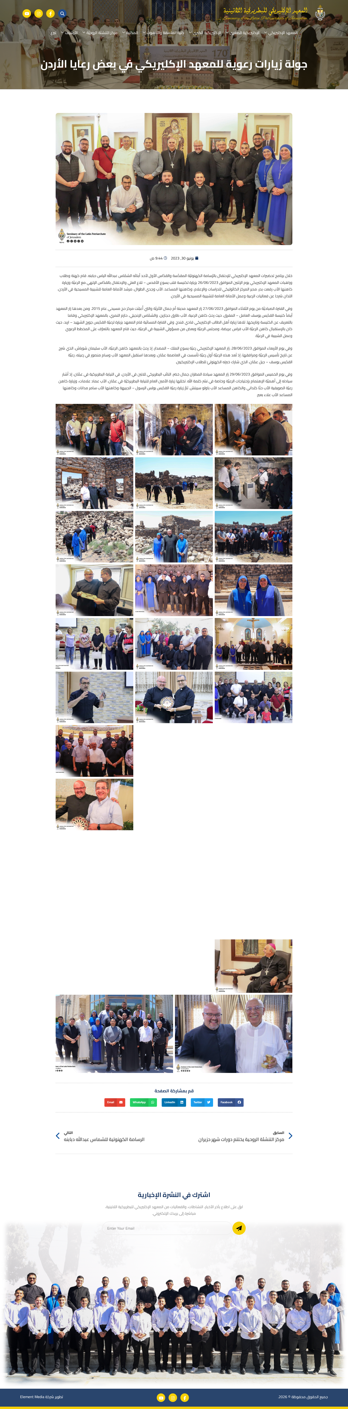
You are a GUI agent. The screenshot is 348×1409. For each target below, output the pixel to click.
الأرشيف (71, 32)
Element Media (32, 1396)
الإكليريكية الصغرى (244, 32)
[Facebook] (50, 13)
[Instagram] (38, 13)
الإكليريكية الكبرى (207, 32)
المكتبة (132, 32)
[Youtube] (26, 13)
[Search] (62, 13)
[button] (231, 1102)
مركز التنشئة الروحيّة (101, 32)
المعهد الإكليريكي (283, 32)
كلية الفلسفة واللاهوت (165, 32)
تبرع (53, 32)
